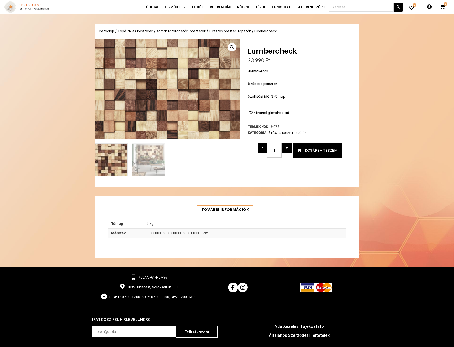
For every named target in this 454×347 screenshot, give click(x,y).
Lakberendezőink (311, 7)
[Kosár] (442, 7)
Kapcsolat (281, 7)
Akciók (197, 7)
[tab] (225, 209)
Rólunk (243, 7)
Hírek (260, 7)
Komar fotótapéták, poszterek (181, 31)
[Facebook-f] (233, 287)
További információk (225, 209)
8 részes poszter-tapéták (230, 31)
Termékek (173, 7)
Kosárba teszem (321, 150)
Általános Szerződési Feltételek (299, 335)
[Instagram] (243, 287)
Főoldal (151, 7)
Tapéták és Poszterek (135, 31)
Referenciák (220, 7)
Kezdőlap (106, 31)
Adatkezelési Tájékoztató (299, 326)
